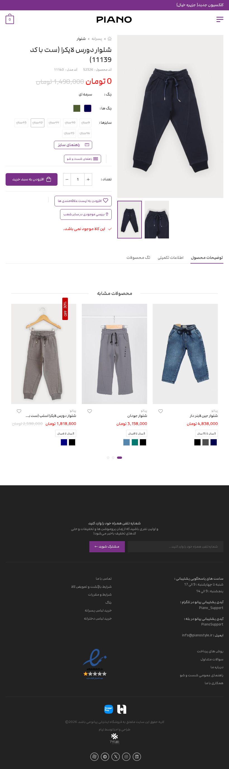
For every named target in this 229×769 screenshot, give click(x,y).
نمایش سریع (185, 397)
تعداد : (106, 179)
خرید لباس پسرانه (98, 610)
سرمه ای (85, 94)
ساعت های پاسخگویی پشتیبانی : (198, 578)
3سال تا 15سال (206, 434)
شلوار (81, 39)
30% (65, 304)
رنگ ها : (106, 108)
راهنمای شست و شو (79, 159)
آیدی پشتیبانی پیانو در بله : (203, 618)
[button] (119, 457)
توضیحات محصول (207, 258)
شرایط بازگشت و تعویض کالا (91, 586)
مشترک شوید (109, 546)
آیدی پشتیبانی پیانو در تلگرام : (201, 601)
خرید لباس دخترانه (98, 618)
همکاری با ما (214, 683)
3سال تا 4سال (65, 434)
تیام (101, 729)
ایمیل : (218, 635)
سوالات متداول (212, 658)
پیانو (214, 410)
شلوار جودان (137, 416)
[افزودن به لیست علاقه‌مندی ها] (160, 411)
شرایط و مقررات (100, 594)
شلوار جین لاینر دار (204, 416)
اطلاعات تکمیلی (170, 258)
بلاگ (108, 602)
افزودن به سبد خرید (28, 179)
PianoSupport (212, 624)
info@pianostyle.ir (197, 635)
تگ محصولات (138, 258)
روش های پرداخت (210, 651)
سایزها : (105, 122)
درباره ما (217, 667)
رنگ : (108, 94)
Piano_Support (211, 607)
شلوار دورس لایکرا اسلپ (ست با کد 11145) (43, 416)
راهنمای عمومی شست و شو (201, 674)
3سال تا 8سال (136, 434)
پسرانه (97, 39)
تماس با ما (104, 578)
